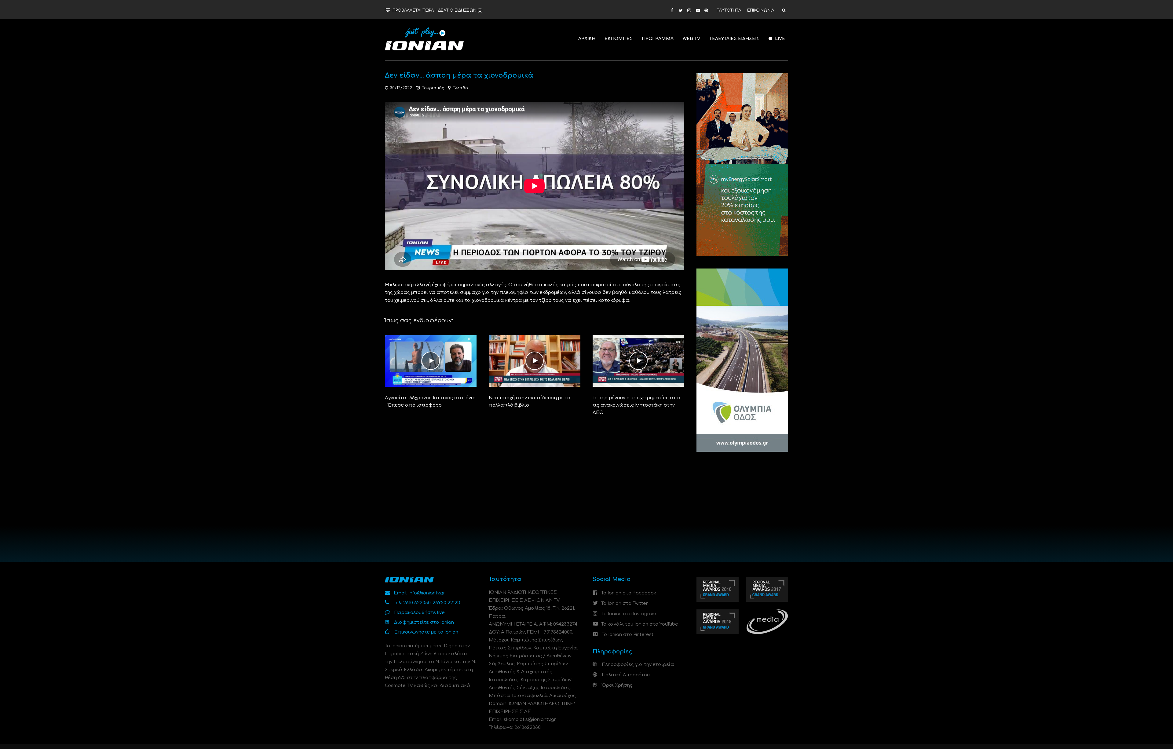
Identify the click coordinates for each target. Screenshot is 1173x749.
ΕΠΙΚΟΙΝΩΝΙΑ (760, 10)
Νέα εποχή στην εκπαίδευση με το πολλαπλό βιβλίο (529, 401)
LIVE (779, 38)
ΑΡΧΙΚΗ (586, 38)
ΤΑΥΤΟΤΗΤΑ (729, 10)
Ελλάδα (460, 88)
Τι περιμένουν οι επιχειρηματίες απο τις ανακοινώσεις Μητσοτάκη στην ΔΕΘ (636, 405)
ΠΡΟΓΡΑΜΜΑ (658, 38)
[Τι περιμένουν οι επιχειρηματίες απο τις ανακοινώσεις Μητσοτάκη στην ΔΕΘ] (638, 361)
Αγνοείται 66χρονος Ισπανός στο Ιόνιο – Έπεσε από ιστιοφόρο (430, 401)
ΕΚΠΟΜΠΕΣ (619, 38)
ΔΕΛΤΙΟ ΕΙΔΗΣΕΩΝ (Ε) (460, 10)
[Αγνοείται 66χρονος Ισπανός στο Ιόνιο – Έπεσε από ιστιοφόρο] (431, 361)
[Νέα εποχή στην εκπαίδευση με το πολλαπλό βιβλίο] (534, 361)
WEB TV (691, 38)
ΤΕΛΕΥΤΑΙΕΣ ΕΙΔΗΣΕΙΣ (734, 38)
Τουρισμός (433, 88)
